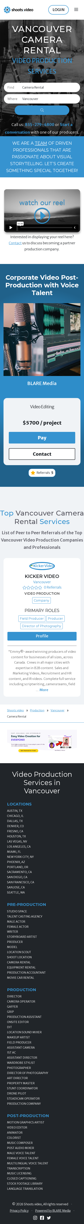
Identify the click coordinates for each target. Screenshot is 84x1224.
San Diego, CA (17, 877)
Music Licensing (19, 1173)
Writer (12, 931)
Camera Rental (19, 962)
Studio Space (17, 911)
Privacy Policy (19, 1211)
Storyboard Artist (22, 937)
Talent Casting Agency (24, 916)
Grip (10, 1012)
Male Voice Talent (21, 1153)
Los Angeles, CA (19, 846)
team (41, 143)
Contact (15, 243)
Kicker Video (42, 576)
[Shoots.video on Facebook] (42, 1218)
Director (14, 996)
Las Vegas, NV (17, 841)
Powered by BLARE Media (53, 1211)
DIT (9, 1027)
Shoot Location (19, 957)
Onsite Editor (18, 1022)
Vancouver (42, 582)
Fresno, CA (15, 831)
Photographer (19, 1068)
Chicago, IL (15, 816)
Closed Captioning (21, 1178)
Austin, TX (14, 811)
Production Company (24, 1103)
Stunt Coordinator (22, 1088)
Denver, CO (15, 826)
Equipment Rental (21, 967)
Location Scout (19, 952)
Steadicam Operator (23, 1098)
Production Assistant (24, 1017)
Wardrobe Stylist (21, 1063)
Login (58, 9)
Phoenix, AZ (16, 862)
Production (37, 710)
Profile (42, 636)
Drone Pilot (16, 1093)
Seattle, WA (16, 892)
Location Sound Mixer (24, 1032)
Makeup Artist (18, 1037)
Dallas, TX (15, 821)
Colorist (14, 1138)
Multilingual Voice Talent (27, 1163)
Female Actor (18, 927)
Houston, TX (16, 836)
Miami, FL (14, 852)
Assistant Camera (21, 1047)
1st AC (11, 1052)
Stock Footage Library (25, 1183)
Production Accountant (26, 972)
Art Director (17, 1078)
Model (12, 947)
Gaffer (12, 1006)
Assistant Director (22, 1057)
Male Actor (16, 921)
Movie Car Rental (20, 978)
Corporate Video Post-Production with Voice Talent (42, 285)
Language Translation (25, 1189)
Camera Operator (21, 1001)
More (43, 690)
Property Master (21, 1083)
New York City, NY (20, 857)
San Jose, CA (16, 887)
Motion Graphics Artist (25, 1122)
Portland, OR (17, 867)
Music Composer (20, 1143)
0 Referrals (53, 587)
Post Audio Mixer (20, 1148)
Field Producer (19, 1042)
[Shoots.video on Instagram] (35, 1218)
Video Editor (17, 1127)
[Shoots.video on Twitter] (49, 1218)
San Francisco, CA (20, 882)
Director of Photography (27, 1073)
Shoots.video (15, 710)
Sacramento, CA (19, 872)
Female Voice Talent (23, 1158)
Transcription (18, 1168)
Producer (15, 942)
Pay (42, 438)
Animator (14, 1132)
